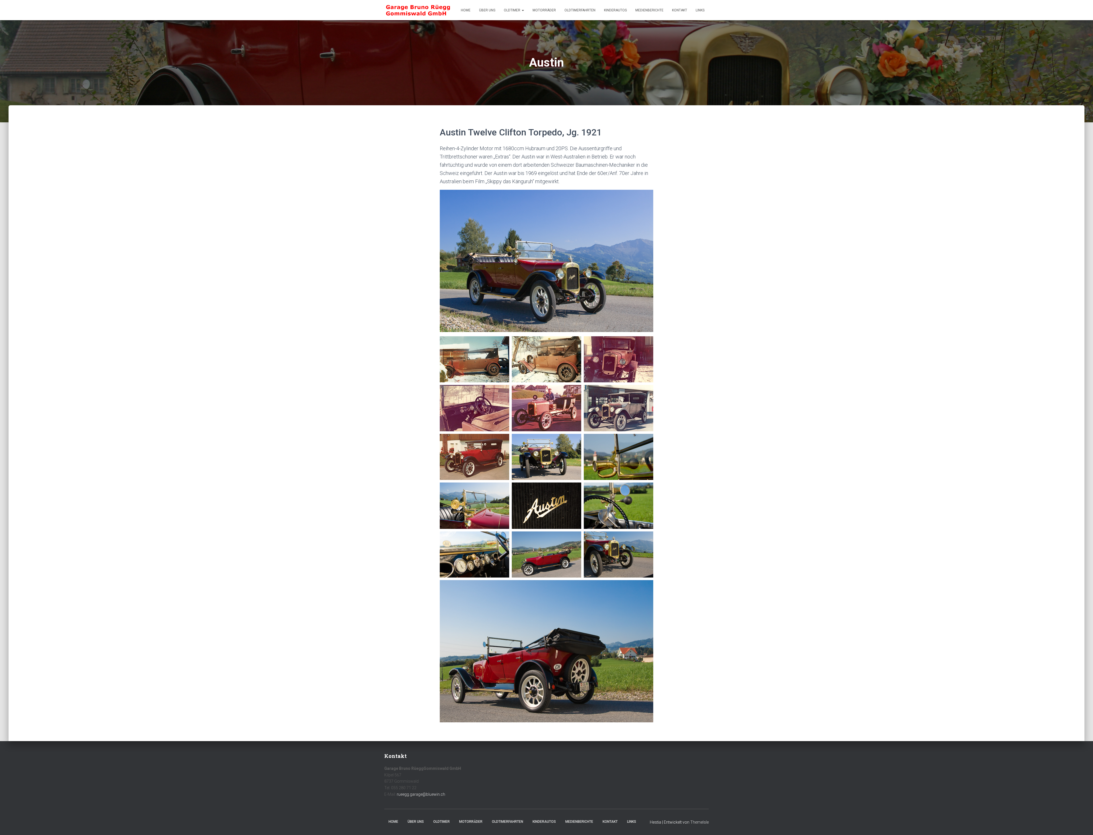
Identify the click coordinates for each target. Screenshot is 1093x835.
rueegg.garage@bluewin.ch (421, 794)
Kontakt (679, 10)
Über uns (487, 10)
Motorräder (544, 10)
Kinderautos (615, 10)
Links (700, 10)
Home (466, 10)
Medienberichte (649, 10)
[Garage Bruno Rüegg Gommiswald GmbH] (418, 10)
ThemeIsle (699, 822)
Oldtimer (512, 10)
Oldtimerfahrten (579, 10)
